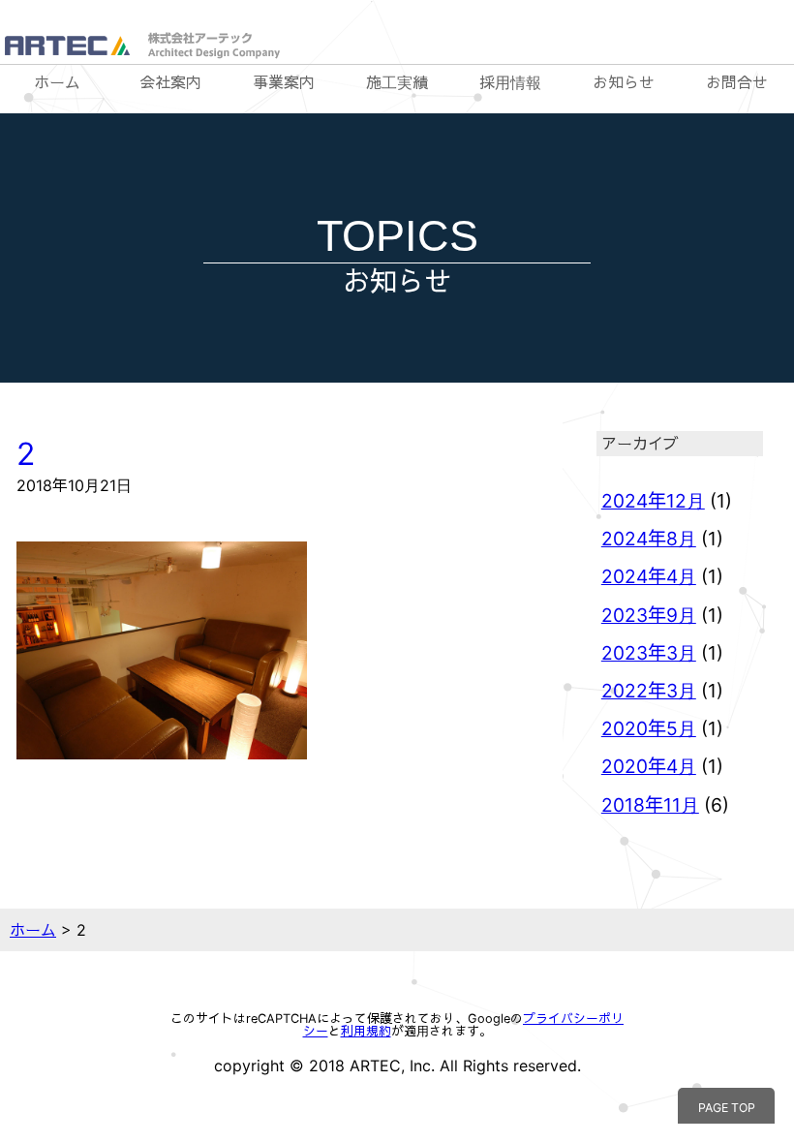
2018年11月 (650, 805)
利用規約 (366, 1031)
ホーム (57, 82)
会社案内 (170, 82)
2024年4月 (648, 576)
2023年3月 (648, 652)
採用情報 (510, 82)
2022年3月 (648, 690)
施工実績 (397, 82)
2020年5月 (648, 728)
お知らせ (624, 82)
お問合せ (737, 82)
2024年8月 (648, 538)
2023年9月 (648, 615)
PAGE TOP (726, 1107)
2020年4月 (648, 766)
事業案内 (284, 82)
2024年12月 (653, 500)
